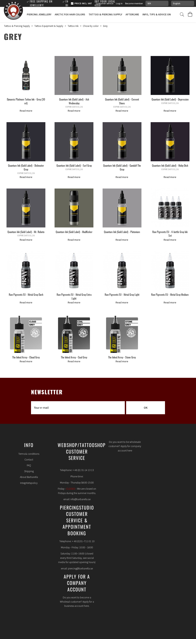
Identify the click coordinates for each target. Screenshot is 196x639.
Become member (134, 3)
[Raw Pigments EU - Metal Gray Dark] (26, 270)
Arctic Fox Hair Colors (70, 14)
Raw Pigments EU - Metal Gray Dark (26, 294)
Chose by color (91, 26)
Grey (105, 26)
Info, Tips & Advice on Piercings (163, 14)
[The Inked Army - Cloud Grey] (26, 333)
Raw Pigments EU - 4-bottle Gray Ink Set (170, 234)
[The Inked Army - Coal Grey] (74, 333)
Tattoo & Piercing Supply (105, 14)
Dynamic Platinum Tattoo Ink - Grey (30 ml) (26, 101)
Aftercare (132, 14)
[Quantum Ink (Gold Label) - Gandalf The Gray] (122, 141)
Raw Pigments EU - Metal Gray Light (122, 294)
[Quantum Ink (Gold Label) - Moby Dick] (170, 141)
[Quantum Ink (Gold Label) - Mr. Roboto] (26, 208)
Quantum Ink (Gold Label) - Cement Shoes (122, 101)
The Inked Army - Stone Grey (122, 357)
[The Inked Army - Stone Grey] (122, 333)
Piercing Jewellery (39, 14)
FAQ (29, 465)
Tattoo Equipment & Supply (48, 26)
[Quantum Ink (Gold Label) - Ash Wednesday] (74, 75)
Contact (28, 460)
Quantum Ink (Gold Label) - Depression (170, 99)
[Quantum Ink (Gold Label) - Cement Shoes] (122, 75)
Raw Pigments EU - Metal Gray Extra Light (74, 296)
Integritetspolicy (29, 483)
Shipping (29, 471)
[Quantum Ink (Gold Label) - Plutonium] (122, 208)
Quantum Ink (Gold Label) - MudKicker (74, 232)
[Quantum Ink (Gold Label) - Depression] (170, 75)
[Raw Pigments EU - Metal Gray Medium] (170, 270)
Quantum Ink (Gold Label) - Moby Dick (170, 165)
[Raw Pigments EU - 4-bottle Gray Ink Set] (170, 208)
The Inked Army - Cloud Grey (26, 357)
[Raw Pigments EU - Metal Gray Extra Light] (74, 270)
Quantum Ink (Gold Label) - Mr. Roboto (25, 232)
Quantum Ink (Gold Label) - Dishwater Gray (26, 167)
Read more (26, 111)
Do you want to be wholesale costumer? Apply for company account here (125, 446)
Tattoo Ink (73, 26)
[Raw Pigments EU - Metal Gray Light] (122, 270)
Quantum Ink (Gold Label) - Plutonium (122, 232)
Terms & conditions (28, 454)
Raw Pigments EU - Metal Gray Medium (170, 294)
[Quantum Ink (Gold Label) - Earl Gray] (74, 141)
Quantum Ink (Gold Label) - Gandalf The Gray (122, 167)
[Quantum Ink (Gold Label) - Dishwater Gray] (26, 141)
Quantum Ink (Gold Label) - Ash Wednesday (74, 101)
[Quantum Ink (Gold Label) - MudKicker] (74, 208)
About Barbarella (29, 477)
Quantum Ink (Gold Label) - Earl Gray (74, 165)
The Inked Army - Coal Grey (74, 357)
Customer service (104, 3)
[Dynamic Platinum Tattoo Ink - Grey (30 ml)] (26, 75)
